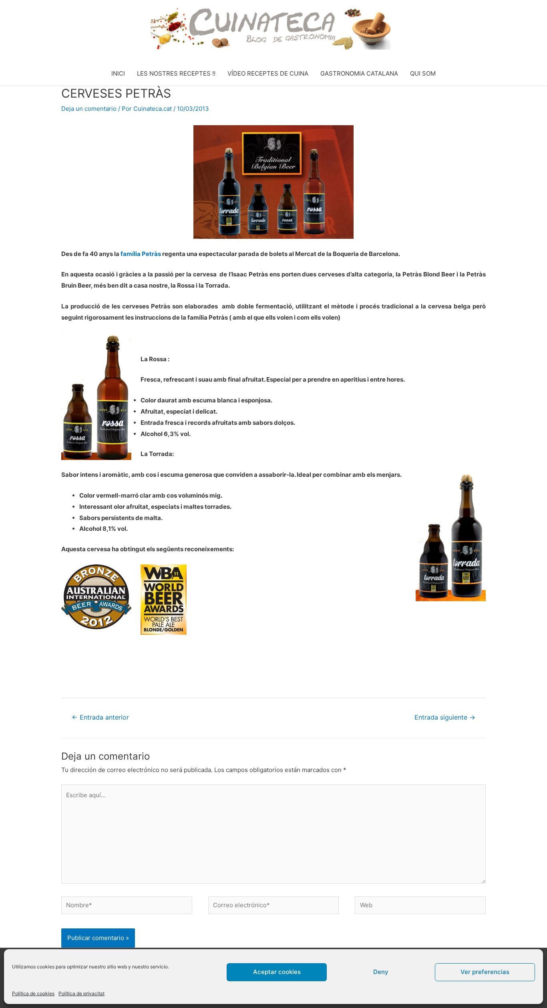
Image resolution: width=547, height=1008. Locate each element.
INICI (118, 73)
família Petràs (141, 254)
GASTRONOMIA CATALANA (359, 73)
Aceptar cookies (277, 972)
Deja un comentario (89, 108)
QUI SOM (423, 73)
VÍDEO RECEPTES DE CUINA (267, 73)
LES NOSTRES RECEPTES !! (176, 73)
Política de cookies (33, 993)
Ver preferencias (485, 972)
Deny (380, 972)
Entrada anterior (100, 717)
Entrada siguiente (444, 717)
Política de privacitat (81, 993)
